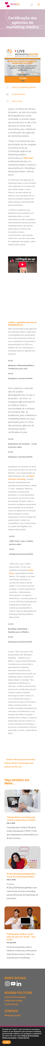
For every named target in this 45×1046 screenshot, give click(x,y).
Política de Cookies (13, 1000)
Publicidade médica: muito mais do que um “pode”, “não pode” (21, 937)
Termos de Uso (11, 1004)
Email (17, 1015)
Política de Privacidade (15, 997)
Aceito (6, 1042)
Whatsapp (9, 1015)
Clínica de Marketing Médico (24, 87)
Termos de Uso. (23, 1038)
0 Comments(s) (18, 94)
